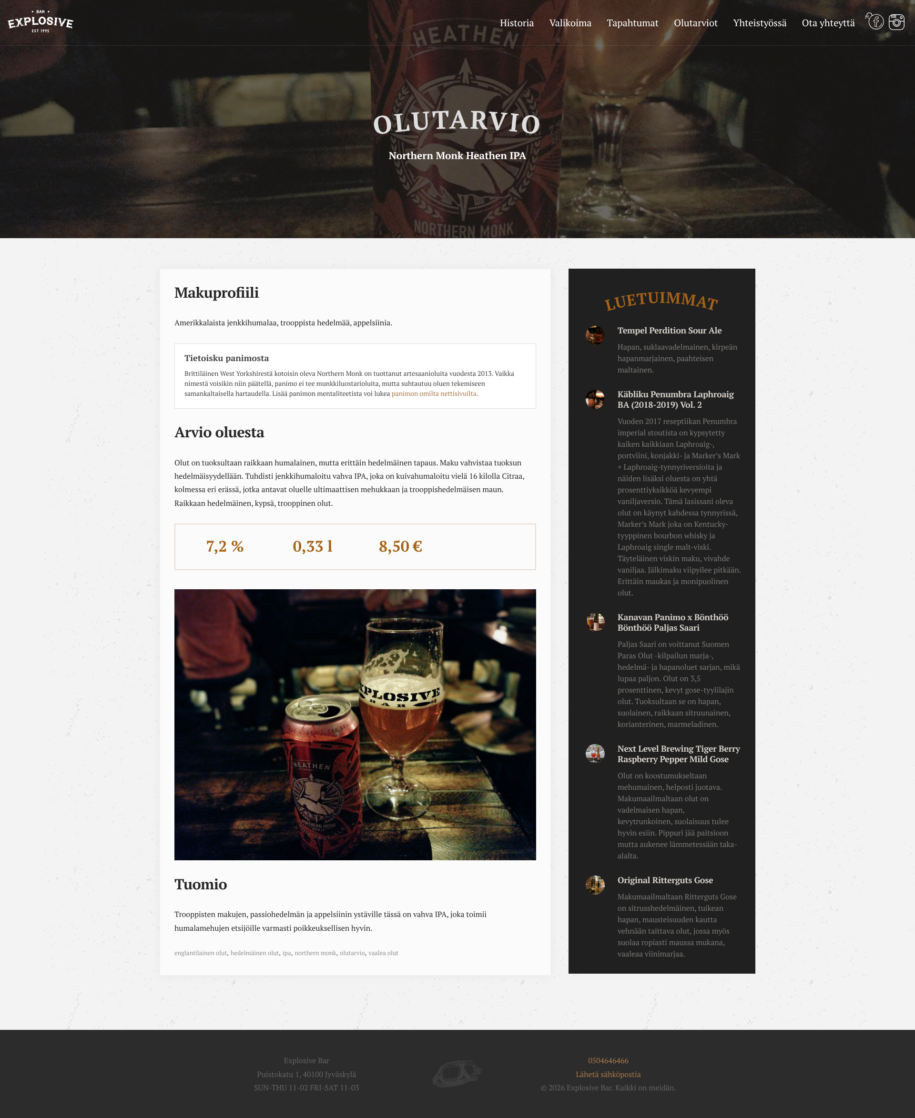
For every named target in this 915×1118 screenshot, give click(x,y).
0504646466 (608, 1060)
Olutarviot (696, 22)
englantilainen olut (200, 953)
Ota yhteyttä (828, 22)
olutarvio (352, 953)
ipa (287, 953)
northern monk (315, 953)
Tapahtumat (633, 22)
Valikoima (570, 22)
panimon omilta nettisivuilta (434, 393)
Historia (517, 22)
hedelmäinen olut (255, 953)
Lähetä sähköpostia (608, 1074)
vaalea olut (383, 953)
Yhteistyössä (759, 22)
